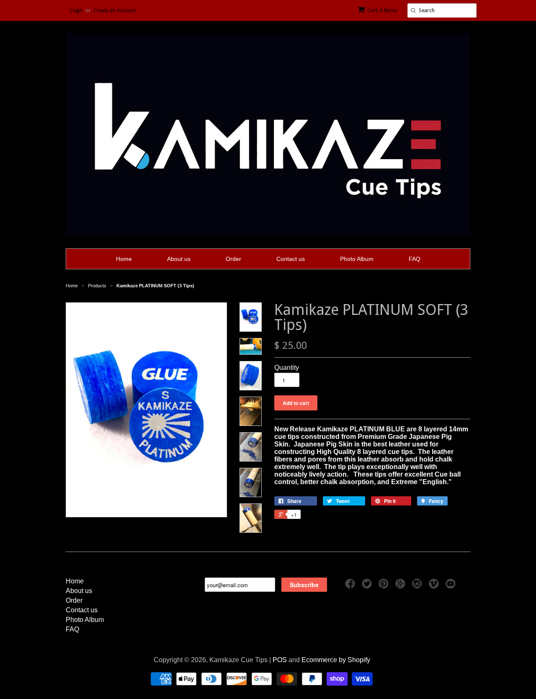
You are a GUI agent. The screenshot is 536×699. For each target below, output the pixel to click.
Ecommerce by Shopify (336, 659)
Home (124, 258)
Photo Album (357, 258)
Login (76, 10)
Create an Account (114, 10)
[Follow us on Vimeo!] (435, 586)
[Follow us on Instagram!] (418, 586)
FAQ (414, 258)
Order (233, 258)
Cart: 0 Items (382, 10)
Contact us (290, 258)
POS (280, 659)
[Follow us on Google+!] (401, 586)
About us (179, 258)
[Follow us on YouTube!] (452, 586)
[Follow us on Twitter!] (368, 586)
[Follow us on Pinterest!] (385, 586)
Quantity (286, 367)
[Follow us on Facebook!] (351, 586)
